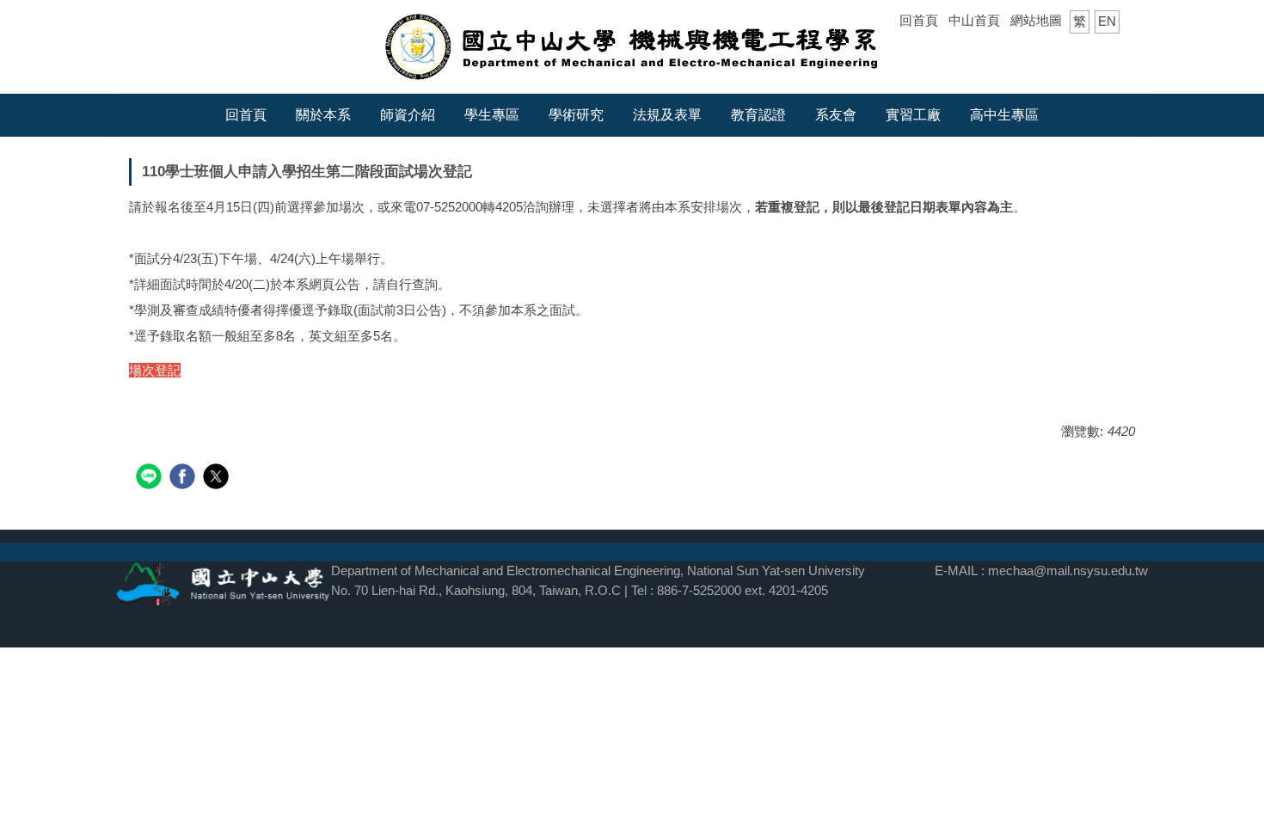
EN (1107, 21)
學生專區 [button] (491, 114)
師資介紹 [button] (407, 114)
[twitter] (218, 478)
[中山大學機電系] (632, 45)
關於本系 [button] (323, 114)
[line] (151, 478)
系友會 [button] (835, 114)
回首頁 (918, 20)
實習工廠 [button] (913, 114)
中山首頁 (974, 20)
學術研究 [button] (576, 114)
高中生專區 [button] (1004, 114)
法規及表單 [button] (667, 114)
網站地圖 (1036, 20)
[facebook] (184, 478)
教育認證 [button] (758, 114)
